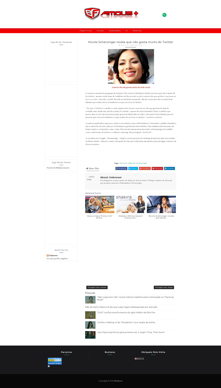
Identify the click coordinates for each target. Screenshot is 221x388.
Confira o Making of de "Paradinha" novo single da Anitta (126, 322)
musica (124, 163)
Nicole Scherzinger (138, 163)
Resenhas (137, 31)
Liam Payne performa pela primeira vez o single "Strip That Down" (131, 332)
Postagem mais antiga (164, 287)
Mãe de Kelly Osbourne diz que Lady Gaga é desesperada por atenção (121, 307)
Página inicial (86, 31)
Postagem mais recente (97, 287)
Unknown (53, 256)
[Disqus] (130, 249)
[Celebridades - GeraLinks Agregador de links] (55, 364)
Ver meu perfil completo (57, 259)
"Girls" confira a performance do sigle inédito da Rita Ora (126, 312)
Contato (100, 31)
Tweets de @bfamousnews (58, 168)
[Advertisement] (64, 120)
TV (126, 31)
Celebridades (115, 31)
